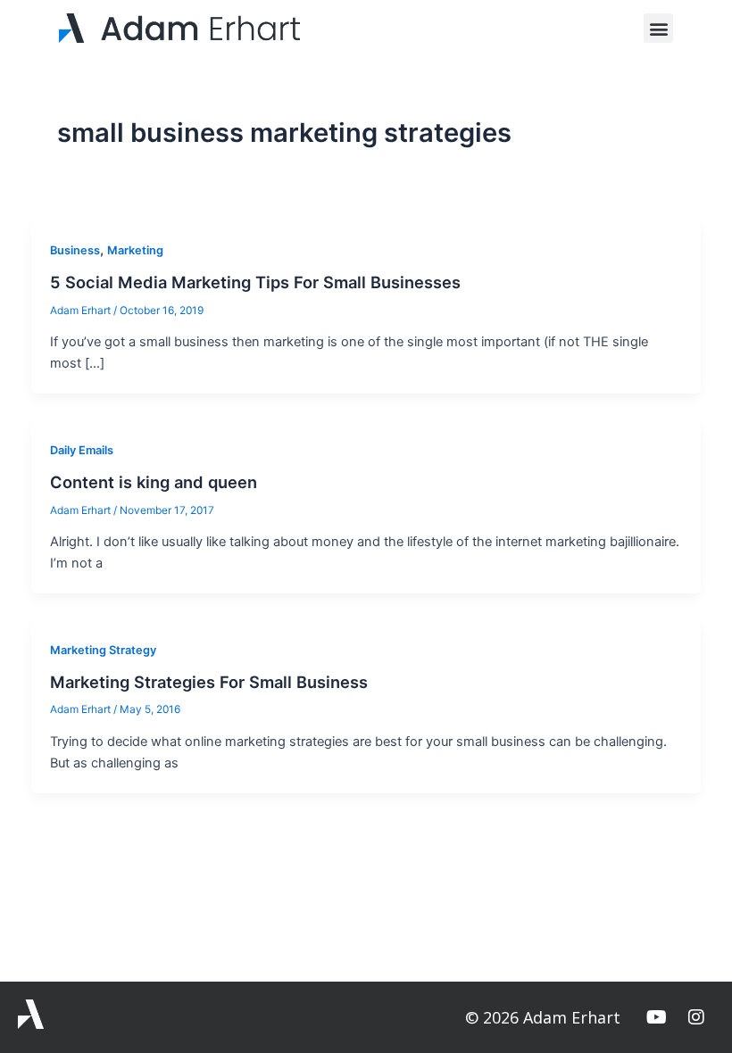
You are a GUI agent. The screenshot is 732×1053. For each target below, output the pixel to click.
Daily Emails (81, 450)
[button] (658, 28)
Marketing (135, 250)
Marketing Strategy (103, 650)
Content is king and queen (153, 482)
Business (75, 250)
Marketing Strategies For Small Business (209, 682)
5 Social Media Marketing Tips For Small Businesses (255, 282)
